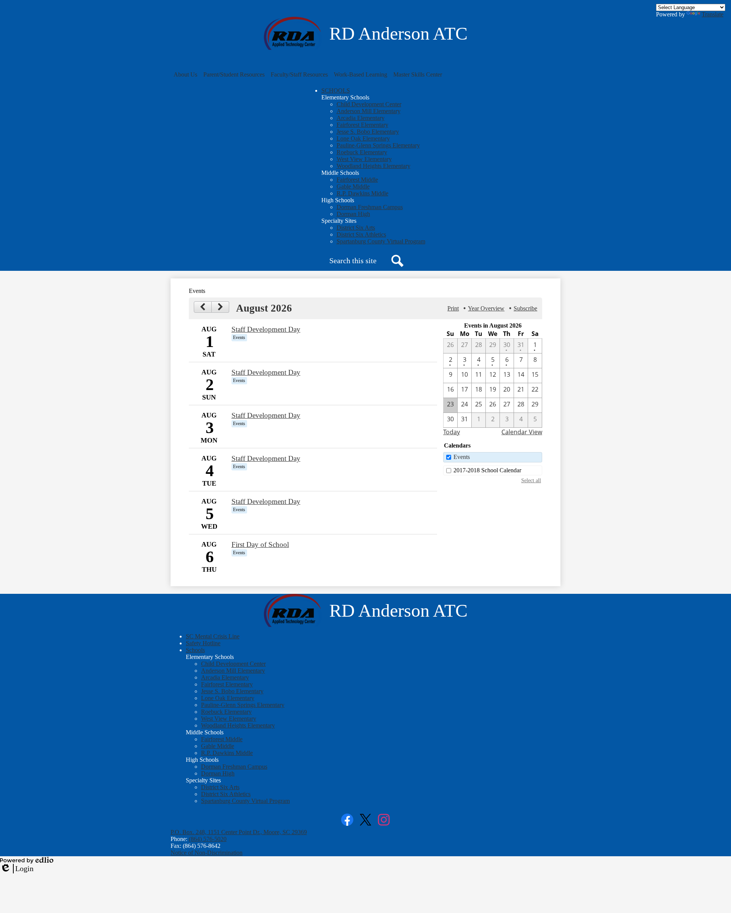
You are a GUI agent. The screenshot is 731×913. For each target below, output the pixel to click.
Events (461, 457)
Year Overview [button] (486, 308)
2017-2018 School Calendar (487, 470)
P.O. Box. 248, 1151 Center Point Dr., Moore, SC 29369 (239, 832)
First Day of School (260, 544)
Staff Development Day (265, 329)
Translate (712, 14)
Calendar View (521, 432)
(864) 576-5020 (208, 839)
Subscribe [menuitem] (525, 308)
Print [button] (453, 308)
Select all (531, 480)
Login (17, 868)
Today (451, 432)
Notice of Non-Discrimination (207, 852)
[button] (185, 74)
